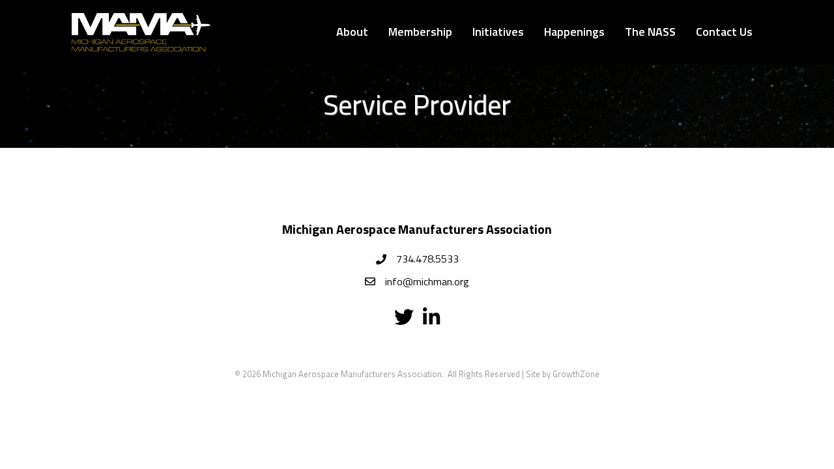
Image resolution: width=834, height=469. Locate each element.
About (352, 31)
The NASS (650, 31)
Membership (420, 31)
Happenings (574, 31)
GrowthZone (576, 373)
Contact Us (724, 31)
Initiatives (498, 31)
